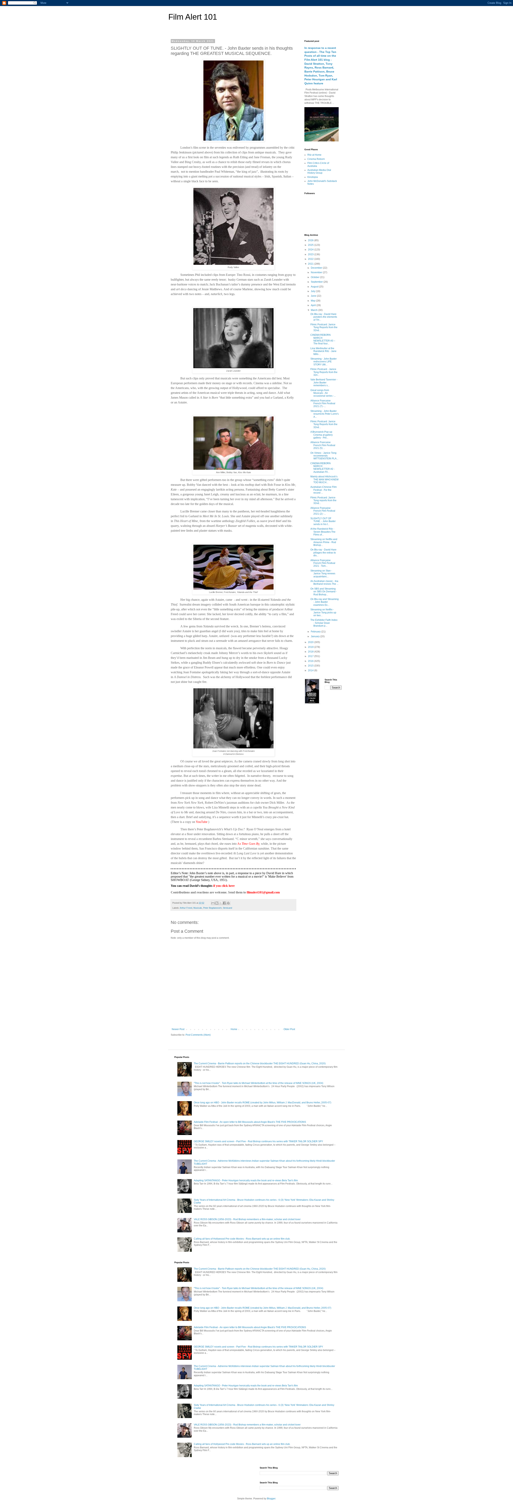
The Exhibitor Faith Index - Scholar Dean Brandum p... (323, 623)
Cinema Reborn (316, 159)
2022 (311, 259)
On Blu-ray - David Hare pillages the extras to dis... (323, 552)
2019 (311, 647)
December (317, 267)
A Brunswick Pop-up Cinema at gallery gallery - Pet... (321, 434)
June (314, 295)
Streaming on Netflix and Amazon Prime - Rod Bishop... (323, 542)
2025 (311, 245)
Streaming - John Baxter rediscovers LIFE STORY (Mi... (323, 361)
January (315, 636)
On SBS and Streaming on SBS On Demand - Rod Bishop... (323, 591)
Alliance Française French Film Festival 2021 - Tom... (322, 563)
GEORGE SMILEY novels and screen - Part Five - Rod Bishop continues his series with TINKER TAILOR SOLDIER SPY (258, 1141)
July (313, 291)
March (314, 310)
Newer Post (178, 1029)
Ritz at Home (314, 154)
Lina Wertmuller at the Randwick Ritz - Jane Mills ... (323, 351)
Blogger (271, 1498)
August (315, 286)
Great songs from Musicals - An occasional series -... (323, 393)
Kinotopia (312, 177)
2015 (311, 665)
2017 (311, 656)
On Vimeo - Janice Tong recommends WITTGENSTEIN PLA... (324, 456)
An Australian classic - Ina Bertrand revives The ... (324, 582)
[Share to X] (221, 903)
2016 (311, 661)
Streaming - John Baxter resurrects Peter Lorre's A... (324, 414)
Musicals (197, 908)
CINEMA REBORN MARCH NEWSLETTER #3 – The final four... (322, 339)
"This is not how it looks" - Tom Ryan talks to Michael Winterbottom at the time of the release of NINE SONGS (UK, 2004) (258, 1083)
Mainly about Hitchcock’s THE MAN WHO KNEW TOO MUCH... (324, 479)
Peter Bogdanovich (212, 908)
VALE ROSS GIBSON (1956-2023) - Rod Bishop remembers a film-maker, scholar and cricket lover (247, 1219)
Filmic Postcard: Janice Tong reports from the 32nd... (323, 500)
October (315, 277)
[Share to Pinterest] (228, 903)
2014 (311, 670)
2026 (311, 240)
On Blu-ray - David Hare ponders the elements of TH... (323, 317)
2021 (311, 263)
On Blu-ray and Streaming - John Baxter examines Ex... (324, 602)
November (317, 272)
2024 (311, 249)
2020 (311, 642)
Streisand (227, 908)
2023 (311, 254)
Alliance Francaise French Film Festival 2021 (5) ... (322, 445)
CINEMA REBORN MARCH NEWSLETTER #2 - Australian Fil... (322, 467)
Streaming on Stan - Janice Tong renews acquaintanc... (322, 573)
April (313, 305)
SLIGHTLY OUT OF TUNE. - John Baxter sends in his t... (323, 521)
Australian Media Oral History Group (319, 171)
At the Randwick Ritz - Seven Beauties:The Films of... (322, 531)
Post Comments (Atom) (198, 1034)
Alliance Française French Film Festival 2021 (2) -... (322, 511)
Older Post (289, 1029)
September (317, 281)
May (313, 300)
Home (234, 1029)
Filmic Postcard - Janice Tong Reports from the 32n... (323, 372)
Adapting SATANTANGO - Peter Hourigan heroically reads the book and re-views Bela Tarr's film (246, 1180)
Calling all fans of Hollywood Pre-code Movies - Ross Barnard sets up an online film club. (242, 1238)
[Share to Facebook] (224, 903)
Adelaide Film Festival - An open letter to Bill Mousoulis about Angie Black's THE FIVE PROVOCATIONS (250, 1122)
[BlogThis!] (217, 903)
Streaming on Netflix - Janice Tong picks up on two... (323, 612)
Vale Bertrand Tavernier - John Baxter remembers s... (323, 382)
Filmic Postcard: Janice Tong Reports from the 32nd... (323, 327)
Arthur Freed (186, 908)
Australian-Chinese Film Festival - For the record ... (323, 490)
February (316, 631)
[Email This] (213, 903)
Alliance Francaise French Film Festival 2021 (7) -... (322, 403)
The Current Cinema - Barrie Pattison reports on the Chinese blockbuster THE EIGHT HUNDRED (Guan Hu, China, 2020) (260, 1063)
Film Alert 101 (192, 16)
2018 (311, 651)
